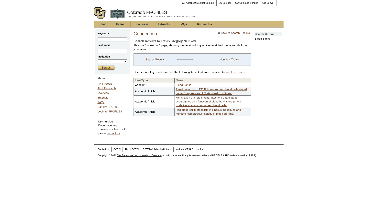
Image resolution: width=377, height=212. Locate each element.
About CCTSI (132, 149)
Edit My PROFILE (108, 106)
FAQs (183, 24)
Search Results (155, 59)
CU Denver (268, 3)
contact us (113, 133)
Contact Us (204, 24)
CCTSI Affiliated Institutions (157, 149)
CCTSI (117, 149)
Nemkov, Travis (229, 59)
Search (120, 24)
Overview (141, 24)
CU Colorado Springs (246, 3)
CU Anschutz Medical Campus (198, 3)
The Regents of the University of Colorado (139, 155)
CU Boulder (225, 3)
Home (102, 24)
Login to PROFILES (110, 111)
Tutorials (164, 24)
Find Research (107, 88)
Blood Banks (183, 84)
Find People (105, 83)
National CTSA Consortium (190, 149)
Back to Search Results (235, 32)
